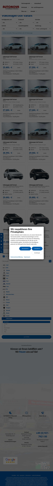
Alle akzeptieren (25, 248)
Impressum (27, 257)
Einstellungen (37, 252)
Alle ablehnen (37, 248)
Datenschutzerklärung (16, 257)
